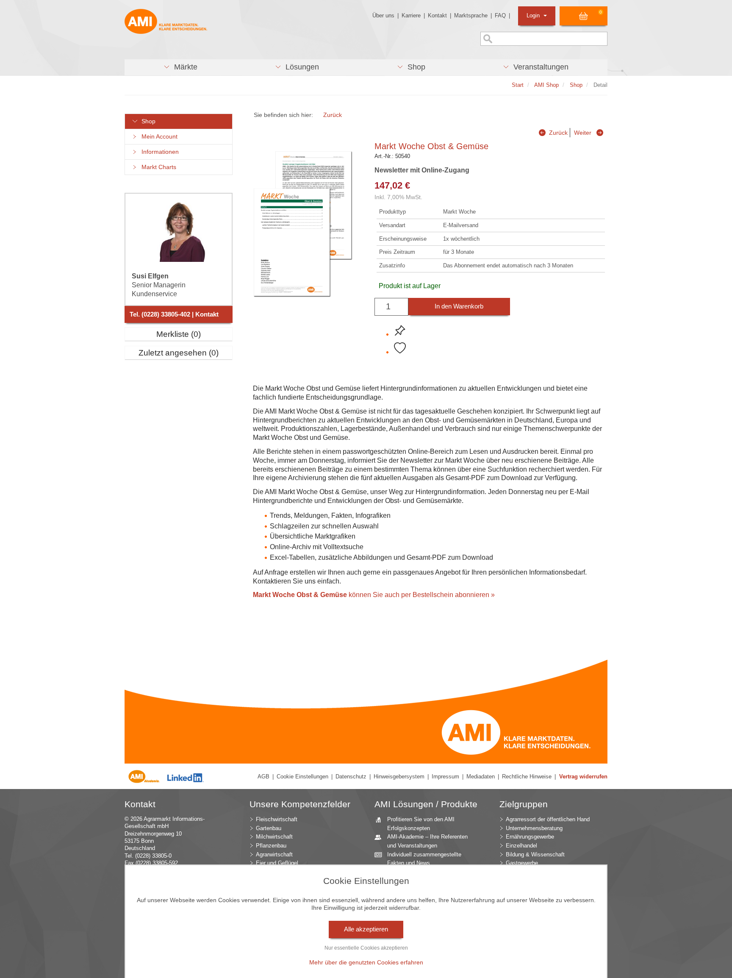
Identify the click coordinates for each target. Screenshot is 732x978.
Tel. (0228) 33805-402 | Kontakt (174, 314)
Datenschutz (351, 776)
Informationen (158, 152)
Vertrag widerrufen (583, 776)
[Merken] (400, 330)
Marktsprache (471, 15)
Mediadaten (480, 776)
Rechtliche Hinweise (527, 776)
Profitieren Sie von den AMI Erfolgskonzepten (421, 823)
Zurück (332, 114)
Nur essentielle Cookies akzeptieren (366, 948)
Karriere (411, 15)
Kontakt (437, 15)
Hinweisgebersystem (399, 776)
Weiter (582, 132)
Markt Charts (157, 167)
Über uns (383, 15)
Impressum (445, 776)
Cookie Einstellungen (302, 776)
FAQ (500, 15)
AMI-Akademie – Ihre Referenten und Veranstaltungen (427, 841)
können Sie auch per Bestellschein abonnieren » (374, 594)
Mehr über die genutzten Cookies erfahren (366, 962)
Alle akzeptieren (366, 929)
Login (534, 15)
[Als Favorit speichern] (400, 348)
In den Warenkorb (459, 306)
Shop (146, 121)
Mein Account (157, 136)
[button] (180, 67)
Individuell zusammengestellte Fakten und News (424, 859)
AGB (263, 776)
